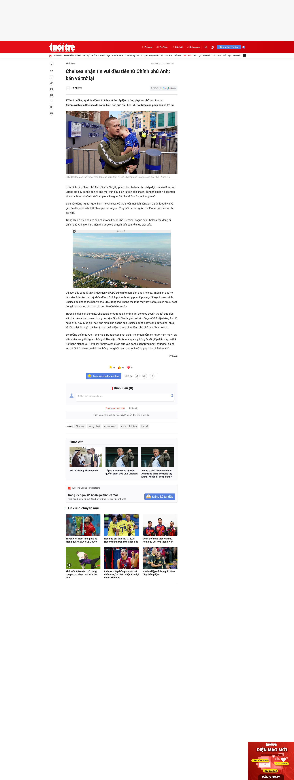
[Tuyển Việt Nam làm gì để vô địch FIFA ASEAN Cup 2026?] (83, 525)
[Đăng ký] (159, 496)
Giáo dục (197, 56)
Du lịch (144, 56)
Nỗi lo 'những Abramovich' (84, 470)
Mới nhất (57, 56)
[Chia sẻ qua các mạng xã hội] (152, 376)
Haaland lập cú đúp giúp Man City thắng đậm (159, 573)
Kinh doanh (117, 56)
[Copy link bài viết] (144, 376)
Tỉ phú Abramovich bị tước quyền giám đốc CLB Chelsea (122, 472)
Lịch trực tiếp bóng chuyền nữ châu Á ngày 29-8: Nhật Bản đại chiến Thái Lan (121, 574)
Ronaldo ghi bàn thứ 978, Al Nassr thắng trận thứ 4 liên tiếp (121, 540)
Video (78, 56)
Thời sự (85, 56)
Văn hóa (168, 56)
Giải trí (177, 56)
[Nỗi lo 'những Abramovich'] (86, 457)
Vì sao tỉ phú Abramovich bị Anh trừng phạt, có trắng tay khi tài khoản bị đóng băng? (156, 473)
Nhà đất (207, 56)
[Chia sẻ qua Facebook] (137, 376)
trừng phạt (94, 426)
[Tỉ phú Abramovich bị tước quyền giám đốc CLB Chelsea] (122, 457)
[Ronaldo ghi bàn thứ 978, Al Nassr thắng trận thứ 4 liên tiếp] (121, 525)
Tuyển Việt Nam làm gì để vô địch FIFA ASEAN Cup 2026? (81, 540)
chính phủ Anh (129, 426)
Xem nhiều (69, 56)
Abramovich (110, 426)
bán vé (144, 426)
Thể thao (187, 56)
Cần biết (179, 47)
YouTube (164, 47)
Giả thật (227, 56)
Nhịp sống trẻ (156, 56)
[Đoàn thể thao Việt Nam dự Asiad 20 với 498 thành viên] (160, 525)
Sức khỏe (217, 56)
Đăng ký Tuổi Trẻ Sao (229, 47)
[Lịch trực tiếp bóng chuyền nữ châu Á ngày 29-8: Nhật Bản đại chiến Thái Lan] (121, 558)
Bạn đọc (237, 56)
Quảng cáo (194, 47)
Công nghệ (130, 56)
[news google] (163, 88)
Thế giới (95, 56)
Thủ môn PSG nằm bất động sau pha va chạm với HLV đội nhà (81, 574)
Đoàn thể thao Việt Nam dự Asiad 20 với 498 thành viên (158, 540)
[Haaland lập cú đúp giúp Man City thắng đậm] (160, 558)
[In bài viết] (51, 113)
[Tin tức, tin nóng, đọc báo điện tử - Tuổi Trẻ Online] (62, 47)
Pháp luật (105, 56)
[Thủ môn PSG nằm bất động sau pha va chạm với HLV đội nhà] (83, 558)
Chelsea (80, 426)
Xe (138, 56)
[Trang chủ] (50, 55)
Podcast (148, 47)
